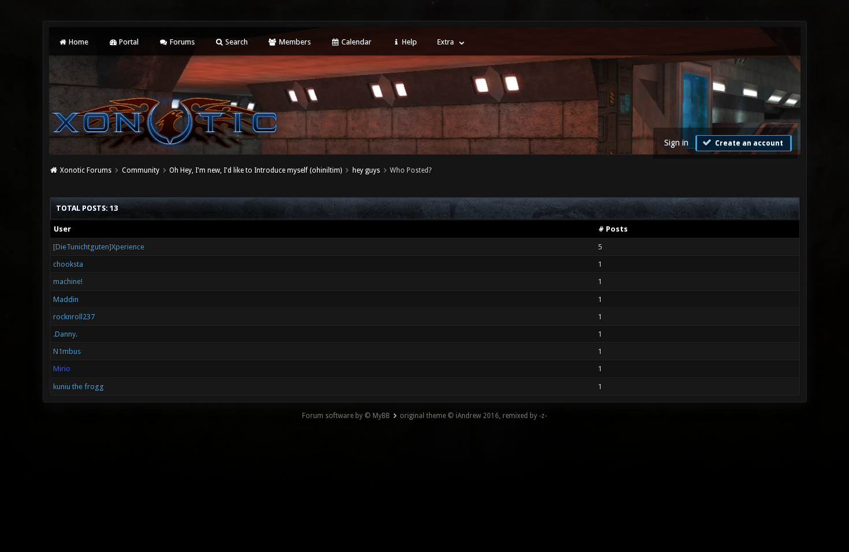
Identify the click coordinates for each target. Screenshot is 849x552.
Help (408, 42)
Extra (445, 42)
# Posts (613, 229)
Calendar (355, 42)
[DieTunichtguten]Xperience (98, 247)
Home (77, 42)
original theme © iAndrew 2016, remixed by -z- (473, 416)
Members (294, 42)
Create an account (748, 143)
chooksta (68, 264)
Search (236, 42)
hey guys (366, 170)
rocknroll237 (74, 316)
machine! (68, 281)
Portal (128, 42)
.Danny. (65, 334)
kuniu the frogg (78, 386)
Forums (181, 42)
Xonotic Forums (85, 170)
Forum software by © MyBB (346, 416)
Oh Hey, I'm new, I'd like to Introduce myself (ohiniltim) (255, 170)
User (62, 229)
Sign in (676, 142)
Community (140, 170)
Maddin (66, 299)
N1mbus (67, 351)
